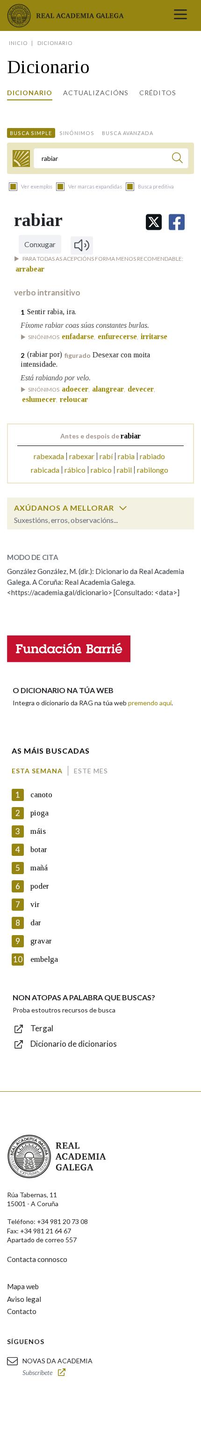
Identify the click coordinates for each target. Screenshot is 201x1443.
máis (38, 831)
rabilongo (152, 469)
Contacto (21, 1311)
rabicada (45, 469)
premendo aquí (150, 703)
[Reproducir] (82, 245)
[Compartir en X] (154, 222)
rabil (124, 469)
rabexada (49, 456)
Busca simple (31, 133)
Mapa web (23, 1286)
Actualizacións (96, 93)
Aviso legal (24, 1299)
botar (38, 849)
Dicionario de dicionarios (73, 1044)
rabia (126, 456)
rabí (106, 456)
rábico (75, 469)
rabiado (152, 456)
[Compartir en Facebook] (177, 222)
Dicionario (29, 93)
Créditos (157, 93)
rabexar (81, 456)
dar (35, 922)
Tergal (41, 1028)
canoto (41, 794)
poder (39, 886)
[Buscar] (177, 159)
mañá (39, 867)
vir (35, 904)
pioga (39, 812)
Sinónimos (76, 133)
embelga (44, 959)
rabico (101, 469)
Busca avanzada (127, 133)
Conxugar (40, 244)
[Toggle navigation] (180, 15)
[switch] (123, 507)
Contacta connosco (37, 1259)
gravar (41, 941)
